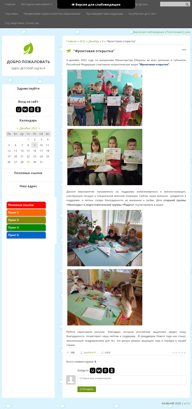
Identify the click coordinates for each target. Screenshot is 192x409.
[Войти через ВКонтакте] (99, 370)
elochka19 (89, 352)
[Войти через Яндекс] (105, 370)
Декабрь (93, 41)
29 (28, 162)
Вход (187, 32)
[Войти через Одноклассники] (112, 370)
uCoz (187, 403)
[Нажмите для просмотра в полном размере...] (104, 126)
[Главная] (28, 53)
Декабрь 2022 (28, 128)
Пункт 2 (13, 212)
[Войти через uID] (92, 370)
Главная (71, 41)
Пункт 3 (13, 220)
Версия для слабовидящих (148, 32)
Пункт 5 (13, 235)
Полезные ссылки (21, 205)
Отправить (87, 389)
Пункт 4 (13, 227)
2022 (83, 41)
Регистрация (174, 32)
